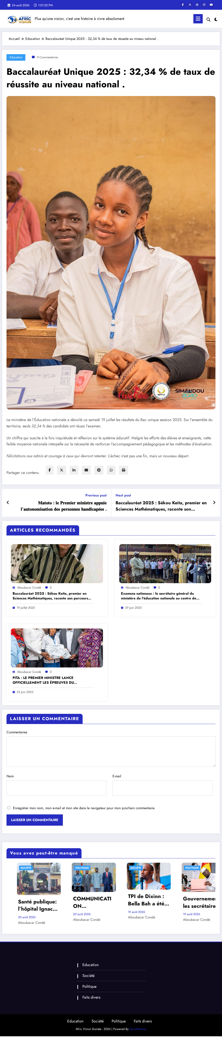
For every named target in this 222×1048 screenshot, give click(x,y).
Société (33, 868)
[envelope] (86, 470)
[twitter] (61, 470)
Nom (10, 776)
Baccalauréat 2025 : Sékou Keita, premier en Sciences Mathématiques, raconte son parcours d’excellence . (161, 506)
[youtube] (211, 4)
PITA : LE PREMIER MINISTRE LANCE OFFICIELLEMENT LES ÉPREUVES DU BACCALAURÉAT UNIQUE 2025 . (43, 680)
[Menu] (198, 18)
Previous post (96, 495)
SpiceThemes (137, 1026)
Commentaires (17, 732)
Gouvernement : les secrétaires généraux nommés (100, 902)
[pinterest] (98, 470)
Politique (89, 868)
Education (16, 57)
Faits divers (91, 994)
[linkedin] (74, 470)
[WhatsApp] (111, 470)
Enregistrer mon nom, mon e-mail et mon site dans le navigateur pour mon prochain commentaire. (84, 808)
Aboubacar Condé (29, 587)
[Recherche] (208, 19)
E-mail (117, 776)
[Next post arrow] (214, 502)
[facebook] (50, 470)
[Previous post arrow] (8, 502)
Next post (123, 495)
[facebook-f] (182, 4)
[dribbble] (197, 4)
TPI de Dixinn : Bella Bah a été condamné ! (44, 900)
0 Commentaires (47, 57)
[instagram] (204, 4)
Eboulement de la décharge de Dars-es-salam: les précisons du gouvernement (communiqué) (155, 897)
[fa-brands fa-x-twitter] (190, 4)
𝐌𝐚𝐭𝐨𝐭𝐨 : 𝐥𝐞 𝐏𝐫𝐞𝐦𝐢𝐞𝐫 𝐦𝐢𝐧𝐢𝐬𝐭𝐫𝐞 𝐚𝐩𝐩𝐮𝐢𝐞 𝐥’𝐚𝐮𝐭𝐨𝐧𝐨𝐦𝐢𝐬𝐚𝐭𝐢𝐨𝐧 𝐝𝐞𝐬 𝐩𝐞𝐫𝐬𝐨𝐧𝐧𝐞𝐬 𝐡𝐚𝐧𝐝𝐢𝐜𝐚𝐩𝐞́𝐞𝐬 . (64, 506)
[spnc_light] (215, 19)
